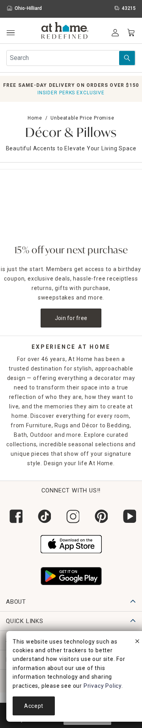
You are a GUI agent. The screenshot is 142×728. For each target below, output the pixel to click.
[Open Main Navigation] (10, 33)
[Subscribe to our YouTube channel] (128, 516)
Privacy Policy (102, 686)
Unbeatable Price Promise (82, 118)
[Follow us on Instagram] (71, 516)
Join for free (71, 318)
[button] (64, 31)
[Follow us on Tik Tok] (42, 516)
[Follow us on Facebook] (14, 516)
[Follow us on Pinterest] (99, 516)
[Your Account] (115, 32)
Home (35, 118)
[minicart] (131, 32)
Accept (33, 706)
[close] (137, 642)
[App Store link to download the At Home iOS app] (71, 543)
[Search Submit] (127, 58)
